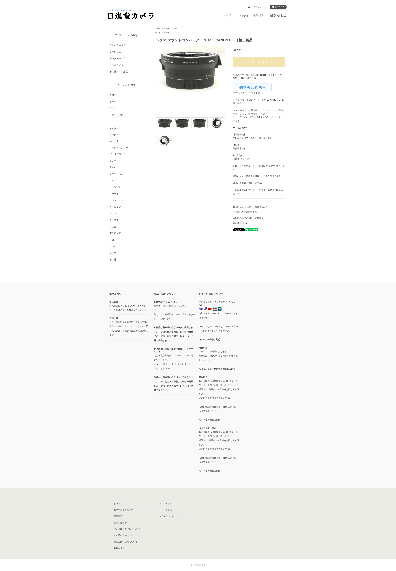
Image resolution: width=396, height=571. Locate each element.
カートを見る (165, 510)
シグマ (166, 33)
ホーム (158, 28)
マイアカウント (258, 7)
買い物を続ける (240, 223)
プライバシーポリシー (170, 516)
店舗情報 (258, 15)
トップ (227, 15)
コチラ (267, 75)
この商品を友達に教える (245, 212)
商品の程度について (123, 510)
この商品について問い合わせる (248, 217)
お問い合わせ (277, 15)
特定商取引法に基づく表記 (127, 529)
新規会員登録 (120, 548)
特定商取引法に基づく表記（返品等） (251, 206)
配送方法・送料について (126, 541)
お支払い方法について (124, 535)
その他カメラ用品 (171, 28)
